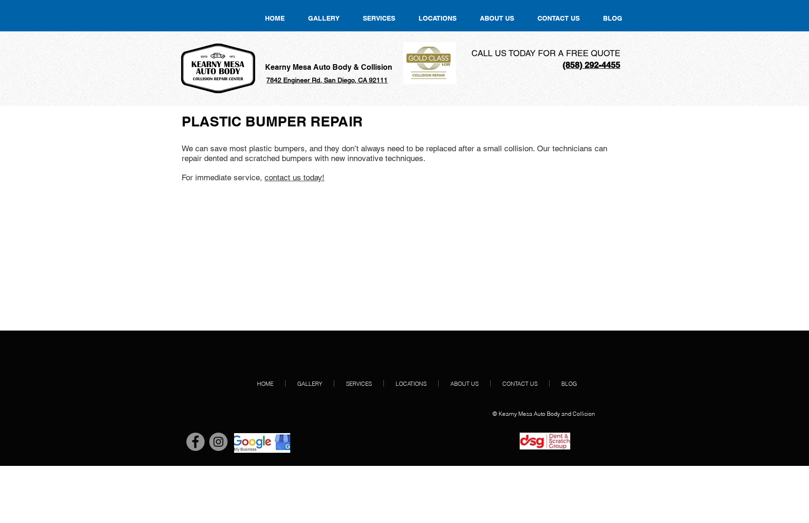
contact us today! (294, 177)
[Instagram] (218, 442)
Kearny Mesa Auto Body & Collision (328, 67)
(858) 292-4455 (591, 65)
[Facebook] (195, 442)
